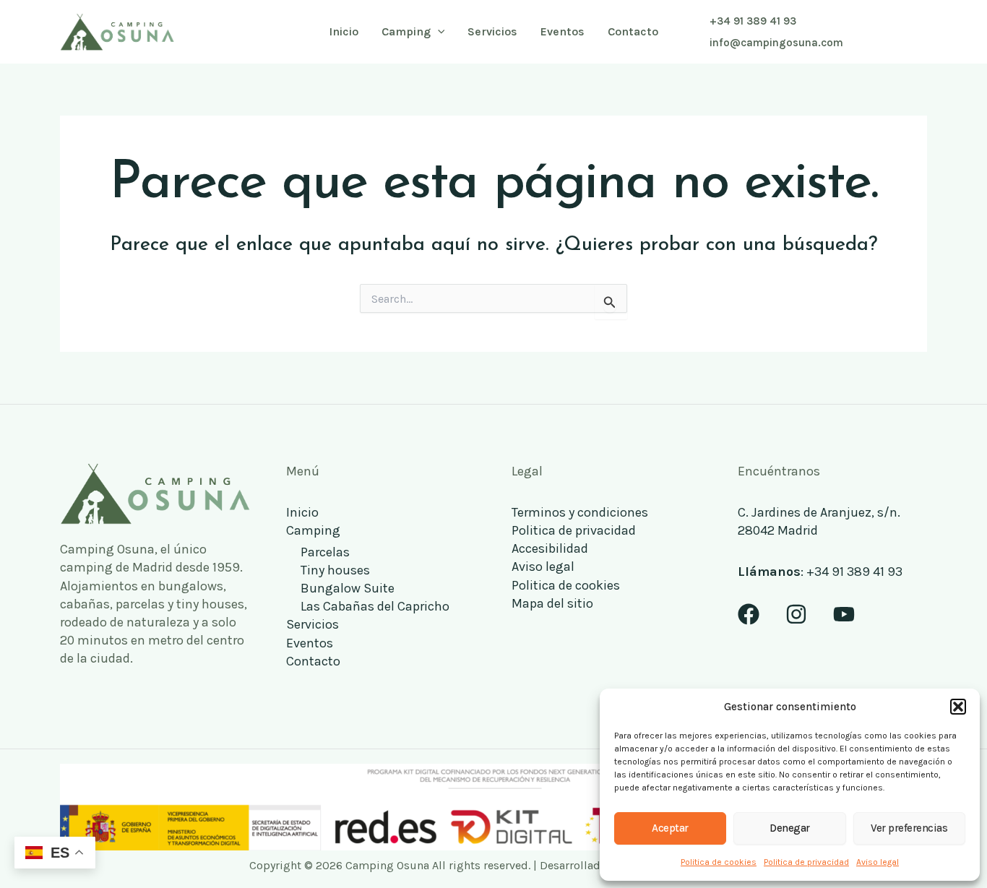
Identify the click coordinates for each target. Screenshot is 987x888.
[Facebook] (748, 614)
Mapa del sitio (552, 603)
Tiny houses (335, 570)
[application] (438, 32)
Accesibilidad (550, 548)
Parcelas (325, 552)
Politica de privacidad (806, 862)
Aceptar (670, 828)
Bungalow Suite (348, 588)
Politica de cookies (719, 862)
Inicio (302, 512)
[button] (958, 706)
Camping (313, 530)
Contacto (313, 661)
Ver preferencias (909, 828)
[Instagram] (796, 614)
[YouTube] (844, 614)
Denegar (790, 828)
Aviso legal (877, 862)
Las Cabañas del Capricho (375, 606)
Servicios (312, 624)
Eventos (309, 643)
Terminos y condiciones (580, 512)
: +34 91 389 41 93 (820, 571)
